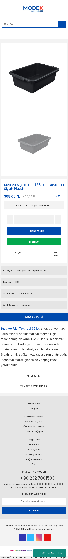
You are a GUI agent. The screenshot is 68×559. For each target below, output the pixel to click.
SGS (17, 282)
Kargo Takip (34, 439)
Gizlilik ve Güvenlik (34, 416)
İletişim (34, 408)
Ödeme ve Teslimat (34, 426)
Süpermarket (39, 270)
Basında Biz (34, 403)
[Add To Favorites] (63, 47)
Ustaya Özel (23, 270)
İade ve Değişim (34, 431)
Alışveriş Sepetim (34, 454)
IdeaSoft (6, 557)
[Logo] (34, 8)
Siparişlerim (34, 449)
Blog (34, 464)
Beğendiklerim (34, 459)
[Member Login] (5, 33)
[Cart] (61, 33)
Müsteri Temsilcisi (52, 553)
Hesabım (34, 444)
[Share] (63, 53)
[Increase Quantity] (58, 219)
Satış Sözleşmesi (34, 421)
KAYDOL (34, 510)
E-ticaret (17, 557)
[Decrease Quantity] (10, 219)
